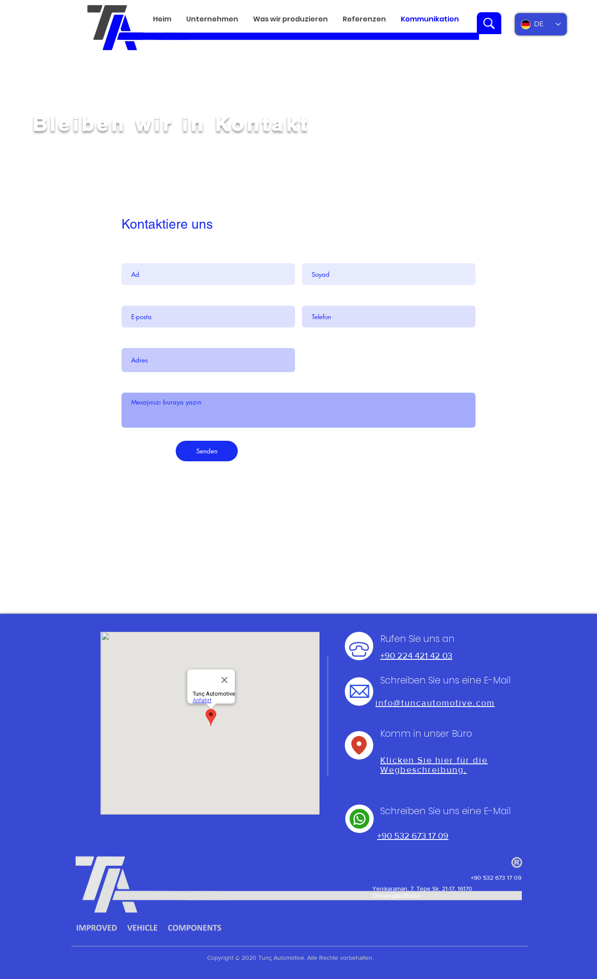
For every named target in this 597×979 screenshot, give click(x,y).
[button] (212, 19)
